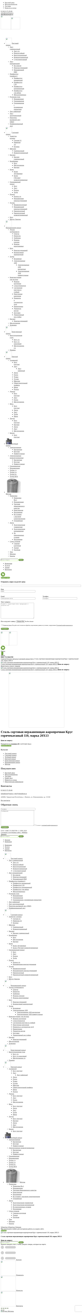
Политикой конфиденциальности (64, 625)
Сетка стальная (15, 541)
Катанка (16, 146)
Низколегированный (21, 57)
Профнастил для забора (21, 889)
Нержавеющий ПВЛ (20, 879)
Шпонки (13, 554)
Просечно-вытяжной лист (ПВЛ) (15, 120)
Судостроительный (20, 59)
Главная (4, 659)
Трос (11, 552)
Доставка (8, 776)
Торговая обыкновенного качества (19, 506)
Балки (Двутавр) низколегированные (25, 948)
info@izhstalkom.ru (20, 793)
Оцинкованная (19, 101)
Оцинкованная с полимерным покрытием (27, 900)
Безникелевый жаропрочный (23, 1004)
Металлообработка (11, 774)
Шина (16, 387)
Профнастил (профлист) (17, 881)
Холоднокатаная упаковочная (23, 1203)
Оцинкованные (15, 466)
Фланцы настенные (19, 1018)
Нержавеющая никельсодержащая (24, 964)
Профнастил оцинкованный (22, 887)
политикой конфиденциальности (50, 825)
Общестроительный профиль (23, 1087)
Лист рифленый (15, 111)
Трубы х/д (13, 472)
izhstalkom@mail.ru (7, 13)
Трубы (12, 256)
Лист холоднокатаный (16, 904)
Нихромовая (18, 512)
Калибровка (14, 161)
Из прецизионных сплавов (19, 535)
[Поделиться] (5, 1308)
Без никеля (17, 66)
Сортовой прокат (24, 659)
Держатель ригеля (19, 1031)
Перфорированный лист (17, 908)
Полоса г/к (17, 196)
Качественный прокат (12, 761)
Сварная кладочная (19, 1213)
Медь (11, 404)
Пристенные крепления (21, 1025)
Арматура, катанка (15, 916)
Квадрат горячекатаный (21, 933)
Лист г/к (17, 51)
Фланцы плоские (18, 996)
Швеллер (13, 149)
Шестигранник (19, 165)
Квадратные (18, 449)
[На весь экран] (3, 1308)
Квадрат (12, 155)
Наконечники (18, 306)
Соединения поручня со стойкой (18, 290)
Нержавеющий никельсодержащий (25, 971)
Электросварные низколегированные (21, 1148)
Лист (15, 188)
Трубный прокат (10, 757)
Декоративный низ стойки (22, 1035)
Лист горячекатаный (16, 860)
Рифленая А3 (17, 921)
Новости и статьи (11, 780)
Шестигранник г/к (19, 1058)
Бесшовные (18, 259)
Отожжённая (18, 521)
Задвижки (13, 325)
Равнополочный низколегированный (25, 975)
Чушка (16, 377)
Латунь (12, 418)
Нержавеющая (19, 99)
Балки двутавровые (19, 946)
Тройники (17, 238)
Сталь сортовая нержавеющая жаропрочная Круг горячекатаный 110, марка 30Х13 (29, 669)
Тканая (16, 548)
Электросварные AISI (20, 1010)
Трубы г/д (13, 470)
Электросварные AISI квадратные (28, 1012)
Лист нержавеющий (15, 873)
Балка (12, 169)
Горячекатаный (19, 151)
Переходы (17, 236)
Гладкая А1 (18, 140)
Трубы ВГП (14, 476)
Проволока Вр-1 (18, 1186)
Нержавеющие (15, 468)
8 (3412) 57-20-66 (6, 11)
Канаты (12, 556)
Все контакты (5, 800)
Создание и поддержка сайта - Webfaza (14, 832)
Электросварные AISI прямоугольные (30, 1014)
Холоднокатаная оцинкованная (23, 1205)
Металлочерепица (20, 95)
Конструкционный (20, 55)
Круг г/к (17, 339)
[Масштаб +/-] (1, 1308)
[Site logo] (6, 28)
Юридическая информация (14, 782)
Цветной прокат (10, 759)
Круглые (17, 451)
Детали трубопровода (16, 987)
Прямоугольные (19, 453)
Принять (4, 1231)
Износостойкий (19, 53)
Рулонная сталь (15, 97)
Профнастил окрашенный (21, 883)
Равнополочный (19, 211)
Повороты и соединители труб (23, 1027)
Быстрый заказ (10, 773)
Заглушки (17, 313)
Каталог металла (12, 659)
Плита (16, 375)
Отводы (16, 234)
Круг (15, 163)
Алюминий (14, 360)
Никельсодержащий (21, 68)
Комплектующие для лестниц (19, 1016)
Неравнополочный (20, 205)
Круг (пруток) (17, 1071)
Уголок (12, 203)
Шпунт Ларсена (15, 219)
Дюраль (12, 391)
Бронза (12, 433)
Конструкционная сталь (17, 1052)
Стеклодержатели (20, 286)
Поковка (13, 350)
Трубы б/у (13, 474)
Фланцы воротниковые (21, 998)
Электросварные (15, 447)
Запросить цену (6, 746)
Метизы (7, 764)
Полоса (16, 190)
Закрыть (3, 834)
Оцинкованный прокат (17, 950)
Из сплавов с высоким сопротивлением (19, 517)
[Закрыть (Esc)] (7, 1308)
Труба (16, 192)
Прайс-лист (9, 778)
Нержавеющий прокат (12, 762)
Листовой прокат (11, 753)
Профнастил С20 (18, 885)
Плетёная (17, 550)
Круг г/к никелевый (19, 1056)
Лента (16, 373)
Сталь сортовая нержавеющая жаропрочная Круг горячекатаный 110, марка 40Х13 (29, 664)
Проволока (13, 496)
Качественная (18, 510)
